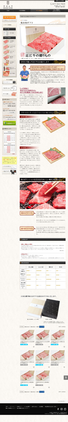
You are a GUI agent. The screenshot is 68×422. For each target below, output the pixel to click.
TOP (7, 406)
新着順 (37, 326)
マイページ (12, 406)
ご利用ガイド (19, 406)
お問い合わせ (34, 406)
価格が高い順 (32, 326)
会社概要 (41, 406)
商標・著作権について (10, 408)
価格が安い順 (27, 326)
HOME (22, 16)
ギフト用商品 (26, 16)
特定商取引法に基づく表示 (50, 406)
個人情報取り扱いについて (22, 408)
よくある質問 (27, 406)
